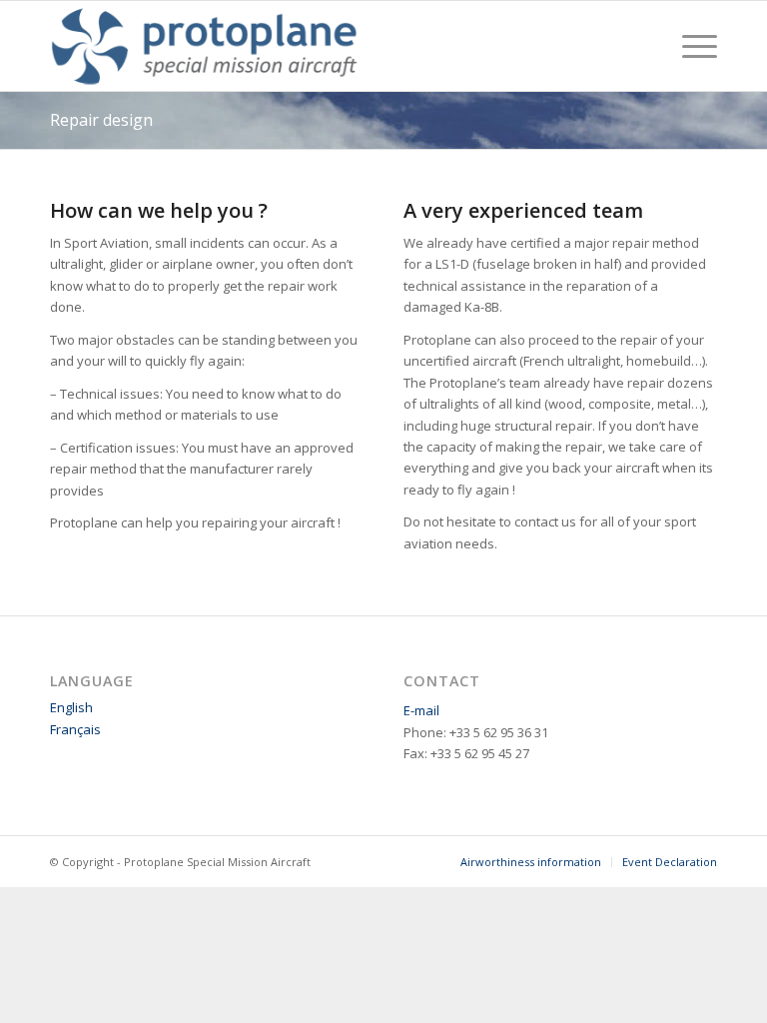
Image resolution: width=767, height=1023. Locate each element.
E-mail (421, 710)
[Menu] (689, 46)
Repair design (101, 120)
